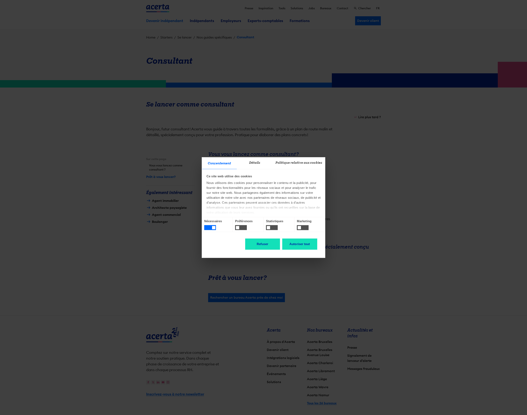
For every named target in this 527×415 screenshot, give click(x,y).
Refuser (262, 244)
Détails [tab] (254, 163)
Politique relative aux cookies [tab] (298, 163)
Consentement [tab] (219, 163)
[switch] (241, 227)
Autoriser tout (299, 244)
